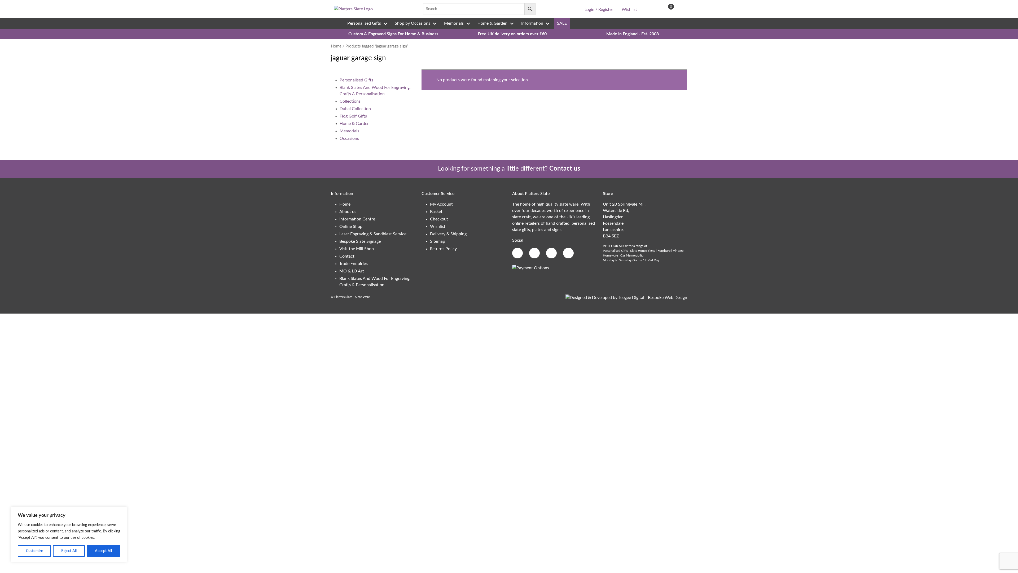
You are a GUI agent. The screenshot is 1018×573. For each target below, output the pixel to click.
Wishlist (629, 9)
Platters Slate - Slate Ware (352, 296)
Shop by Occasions (412, 23)
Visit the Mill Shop (356, 249)
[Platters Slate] (353, 9)
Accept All (103, 551)
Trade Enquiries (353, 264)
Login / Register (599, 9)
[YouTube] (570, 9)
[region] (69, 534)
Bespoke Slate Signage (360, 241)
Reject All (69, 551)
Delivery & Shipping (448, 234)
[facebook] (545, 9)
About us (347, 212)
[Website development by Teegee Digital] (626, 298)
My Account (441, 204)
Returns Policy (443, 249)
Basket (436, 212)
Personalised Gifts (364, 23)
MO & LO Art (351, 271)
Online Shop (350, 226)
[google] (553, 9)
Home (336, 46)
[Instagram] (561, 9)
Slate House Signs (642, 250)
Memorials (454, 23)
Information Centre (357, 219)
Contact (346, 256)
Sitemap (437, 241)
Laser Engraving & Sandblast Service (372, 234)
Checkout (439, 219)
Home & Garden (492, 23)
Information (532, 23)
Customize (34, 551)
